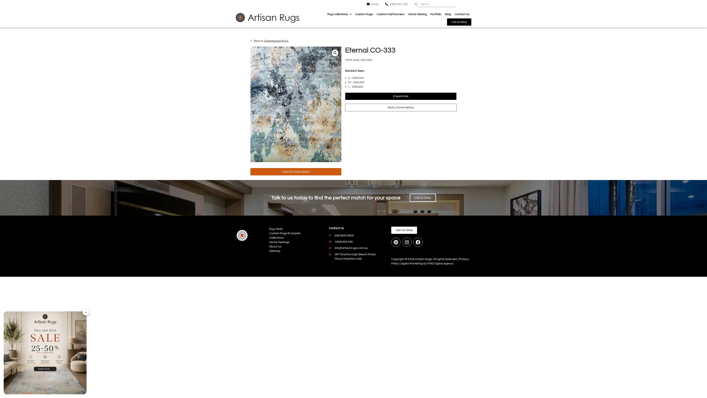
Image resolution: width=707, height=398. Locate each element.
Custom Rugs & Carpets (285, 233)
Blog (448, 14)
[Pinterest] (395, 242)
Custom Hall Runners (390, 14)
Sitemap (274, 250)
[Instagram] (406, 242)
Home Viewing (417, 14)
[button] (335, 53)
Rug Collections (337, 14)
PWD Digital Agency (440, 263)
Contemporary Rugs (276, 41)
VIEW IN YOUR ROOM (295, 172)
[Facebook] (418, 242)
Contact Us (462, 14)
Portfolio (435, 14)
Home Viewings (279, 242)
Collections (276, 237)
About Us (275, 246)
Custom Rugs (364, 14)
